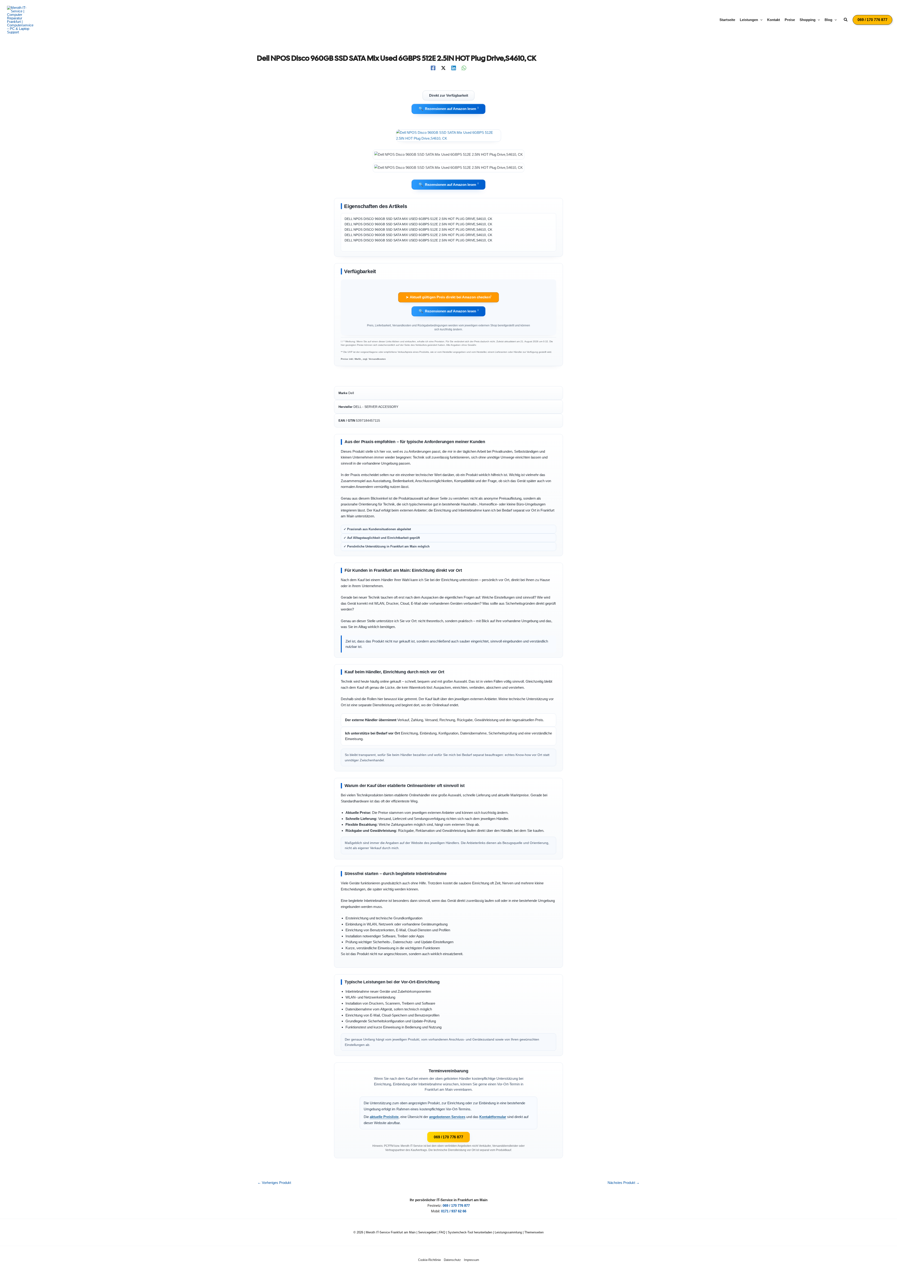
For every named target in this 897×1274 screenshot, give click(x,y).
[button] (760, 19)
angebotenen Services (447, 1117)
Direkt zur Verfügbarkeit (448, 95)
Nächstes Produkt (624, 1182)
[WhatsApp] (464, 68)
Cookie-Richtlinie (429, 1260)
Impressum (471, 1260)
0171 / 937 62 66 (453, 1211)
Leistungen (749, 20)
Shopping (807, 20)
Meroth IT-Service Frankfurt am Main (391, 1232)
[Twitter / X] (443, 68)
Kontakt (773, 20)
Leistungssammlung (508, 1232)
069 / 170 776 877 (448, 1137)
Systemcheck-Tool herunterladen (470, 1232)
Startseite (727, 20)
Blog (828, 20)
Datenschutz (452, 1260)
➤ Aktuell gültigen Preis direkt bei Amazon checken (448, 297)
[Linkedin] (453, 68)
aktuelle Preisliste (384, 1117)
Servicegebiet (427, 1232)
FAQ (442, 1232)
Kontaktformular (492, 1117)
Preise (790, 20)
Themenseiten (534, 1232)
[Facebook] (433, 68)
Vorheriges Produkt (274, 1182)
